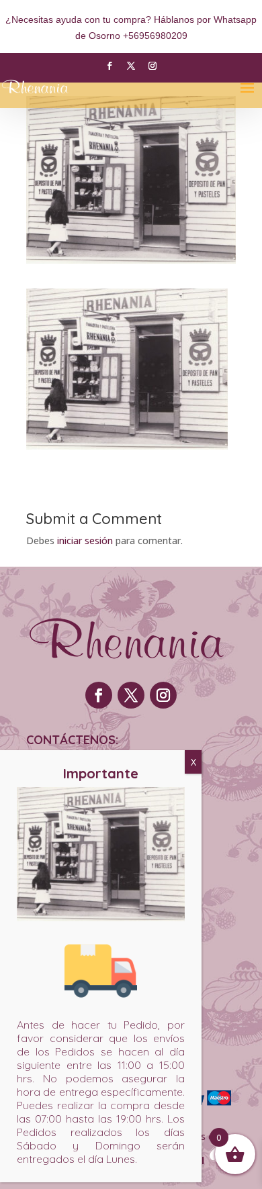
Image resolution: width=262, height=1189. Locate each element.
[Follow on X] (131, 66)
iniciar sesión (85, 540)
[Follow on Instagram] (152, 66)
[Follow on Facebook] (109, 66)
